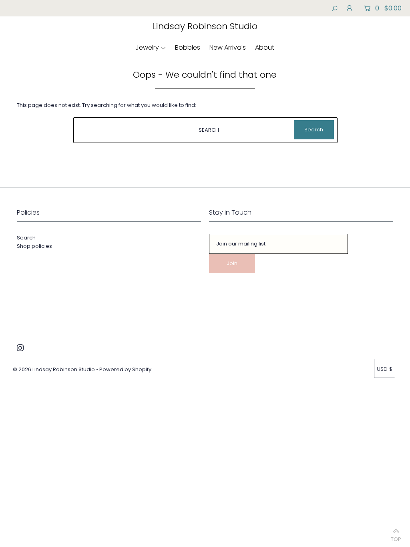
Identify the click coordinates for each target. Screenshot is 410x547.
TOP (396, 537)
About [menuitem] (264, 47)
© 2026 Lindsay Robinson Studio (54, 369)
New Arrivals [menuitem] (227, 47)
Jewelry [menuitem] (147, 47)
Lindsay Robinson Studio (204, 26)
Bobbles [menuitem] (187, 47)
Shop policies (34, 246)
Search (26, 237)
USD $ (384, 369)
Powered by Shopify (125, 369)
